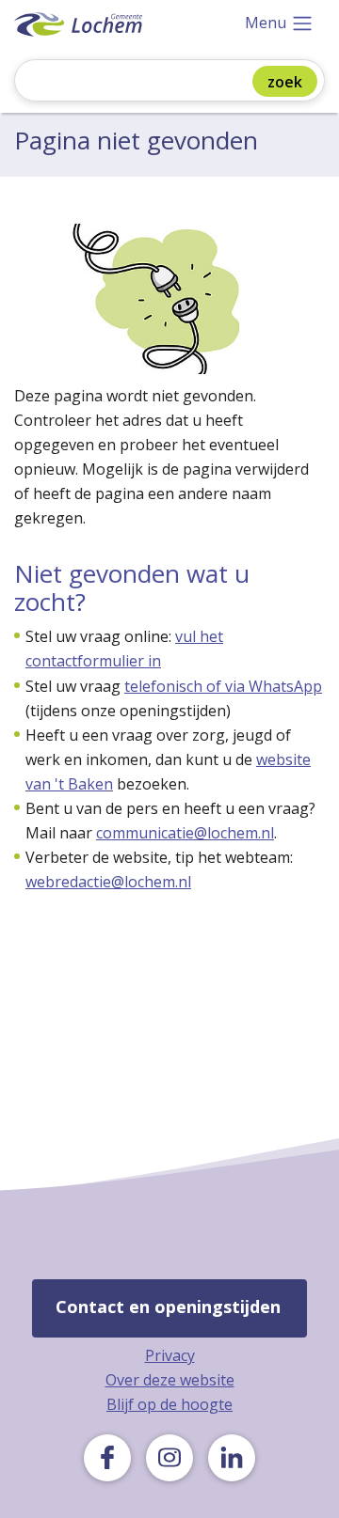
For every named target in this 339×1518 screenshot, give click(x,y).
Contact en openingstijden (168, 1306)
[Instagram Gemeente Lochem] (169, 1457)
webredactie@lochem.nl (108, 881)
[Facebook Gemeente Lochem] (107, 1457)
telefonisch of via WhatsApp (223, 686)
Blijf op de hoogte (169, 1404)
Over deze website (169, 1379)
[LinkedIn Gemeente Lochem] (231, 1457)
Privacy (170, 1355)
